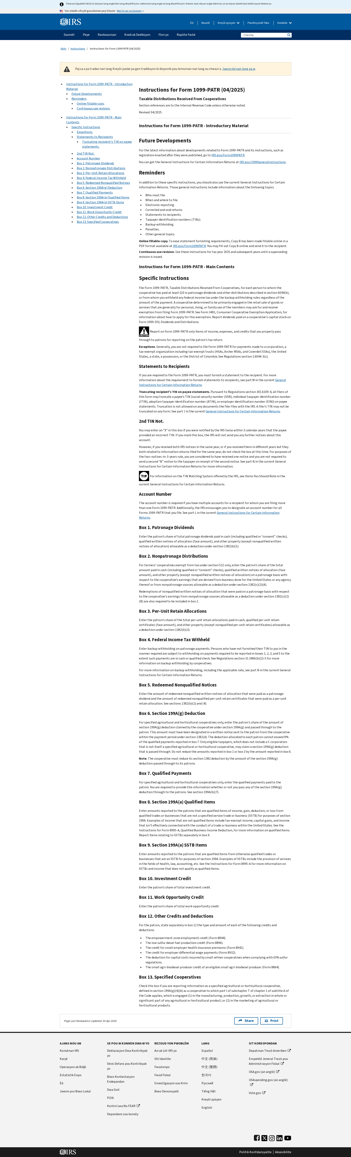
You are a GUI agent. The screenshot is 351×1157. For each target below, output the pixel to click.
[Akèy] (70, 20)
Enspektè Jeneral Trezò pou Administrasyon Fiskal (268, 1061)
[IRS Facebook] (257, 1137)
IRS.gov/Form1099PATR (228, 155)
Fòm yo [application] (163, 35)
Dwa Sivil (113, 1090)
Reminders (79, 99)
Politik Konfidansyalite (255, 1152)
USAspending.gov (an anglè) (268, 1080)
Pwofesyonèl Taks (258, 23)
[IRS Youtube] (287, 1137)
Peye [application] (86, 35)
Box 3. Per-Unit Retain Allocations (100, 173)
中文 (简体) (209, 1059)
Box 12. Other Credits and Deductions (102, 217)
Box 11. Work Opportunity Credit (99, 212)
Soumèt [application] (69, 35)
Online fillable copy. (90, 103)
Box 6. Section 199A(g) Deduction (99, 187)
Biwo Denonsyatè (166, 1091)
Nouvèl (206, 23)
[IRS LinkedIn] (279, 1137)
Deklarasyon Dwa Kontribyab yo (127, 1053)
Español (207, 1051)
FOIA (110, 1098)
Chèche (288, 35)
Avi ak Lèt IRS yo (165, 1051)
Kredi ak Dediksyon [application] (137, 35)
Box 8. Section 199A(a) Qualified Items (103, 197)
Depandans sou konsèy (122, 1114)
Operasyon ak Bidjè (73, 1067)
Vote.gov (255, 1093)
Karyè (64, 1059)
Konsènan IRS (69, 1051)
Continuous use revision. (93, 108)
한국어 (206, 1075)
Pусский (207, 1083)
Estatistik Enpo (70, 1075)
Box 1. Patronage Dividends (95, 163)
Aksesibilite (283, 1152)
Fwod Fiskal (162, 1075)
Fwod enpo (162, 1067)
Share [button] (249, 1020)
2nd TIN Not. (85, 153)
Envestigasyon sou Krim (171, 1083)
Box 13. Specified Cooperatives (98, 222)
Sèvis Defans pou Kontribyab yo (127, 1066)
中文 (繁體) (209, 1067)
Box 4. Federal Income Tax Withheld (101, 178)
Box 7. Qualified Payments (95, 192)
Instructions (78, 49)
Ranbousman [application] (107, 35)
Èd (191, 23)
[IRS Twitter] (264, 1137)
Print (274, 1020)
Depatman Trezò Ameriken (267, 1051)
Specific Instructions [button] (86, 127)
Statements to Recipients (95, 137)
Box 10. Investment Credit (95, 207)
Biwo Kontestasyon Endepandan (120, 1079)
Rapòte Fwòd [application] (186, 35)
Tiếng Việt (209, 1091)
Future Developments (87, 94)
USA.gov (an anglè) (262, 1072)
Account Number (88, 158)
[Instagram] (272, 1137)
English (207, 1107)
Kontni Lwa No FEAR (121, 1106)
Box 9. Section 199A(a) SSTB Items (100, 202)
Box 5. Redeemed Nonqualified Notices (103, 183)
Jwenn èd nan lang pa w (238, 69)
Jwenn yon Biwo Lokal (75, 1091)
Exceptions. (85, 132)
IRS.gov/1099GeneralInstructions (262, 162)
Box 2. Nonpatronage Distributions (101, 168)
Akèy (63, 49)
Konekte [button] (282, 23)
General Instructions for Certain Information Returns (243, 411)
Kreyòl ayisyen (227, 23)
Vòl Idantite (162, 1059)
